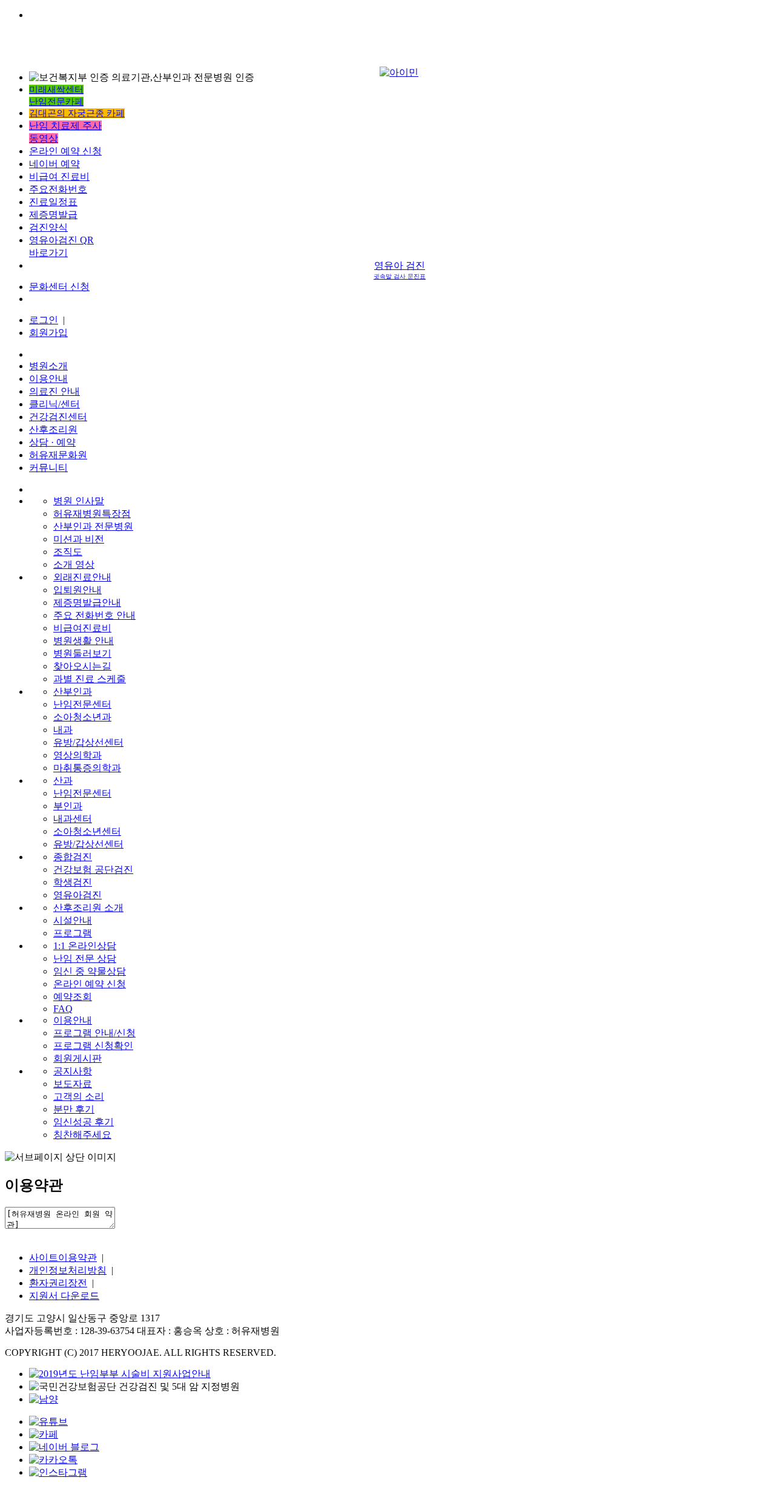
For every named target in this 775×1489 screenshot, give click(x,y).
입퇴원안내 (77, 590)
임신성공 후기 (83, 1122)
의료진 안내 (54, 391)
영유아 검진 (400, 270)
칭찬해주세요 (82, 1134)
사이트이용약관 (63, 1257)
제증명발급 (53, 214)
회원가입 (48, 332)
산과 (63, 780)
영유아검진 (77, 895)
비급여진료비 (82, 628)
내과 (63, 730)
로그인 (43, 320)
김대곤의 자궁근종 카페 (77, 113)
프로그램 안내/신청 (94, 1033)
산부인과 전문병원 (93, 526)
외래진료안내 (82, 577)
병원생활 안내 (83, 641)
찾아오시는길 (82, 666)
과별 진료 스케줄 (89, 679)
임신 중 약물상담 (89, 971)
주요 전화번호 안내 (94, 615)
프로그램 (72, 933)
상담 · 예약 (52, 442)
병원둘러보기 (82, 653)
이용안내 (48, 378)
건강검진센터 (58, 417)
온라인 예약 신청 (65, 151)
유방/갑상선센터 (88, 742)
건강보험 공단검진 (93, 869)
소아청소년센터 (87, 831)
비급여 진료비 (59, 176)
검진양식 (48, 227)
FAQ (63, 1009)
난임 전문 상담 (84, 958)
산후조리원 (53, 429)
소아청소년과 (82, 717)
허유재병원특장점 (92, 513)
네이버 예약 (54, 164)
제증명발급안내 (87, 602)
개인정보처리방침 (68, 1270)
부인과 (67, 806)
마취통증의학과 (87, 768)
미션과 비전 (78, 539)
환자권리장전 (58, 1283)
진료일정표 (53, 202)
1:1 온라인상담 (84, 946)
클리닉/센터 (54, 404)
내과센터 (72, 819)
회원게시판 (77, 1058)
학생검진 (72, 882)
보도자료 (72, 1084)
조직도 (67, 552)
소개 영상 (73, 564)
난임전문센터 (82, 704)
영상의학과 (77, 755)
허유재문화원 (58, 455)
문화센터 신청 (59, 286)
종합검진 (72, 857)
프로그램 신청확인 (93, 1045)
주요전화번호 (58, 189)
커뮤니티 (48, 467)
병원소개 (48, 366)
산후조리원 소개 (88, 907)
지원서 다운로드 (64, 1295)
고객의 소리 (78, 1096)
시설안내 (72, 920)
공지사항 (72, 1071)
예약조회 (72, 996)
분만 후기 (73, 1109)
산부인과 (72, 691)
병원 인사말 (78, 501)
